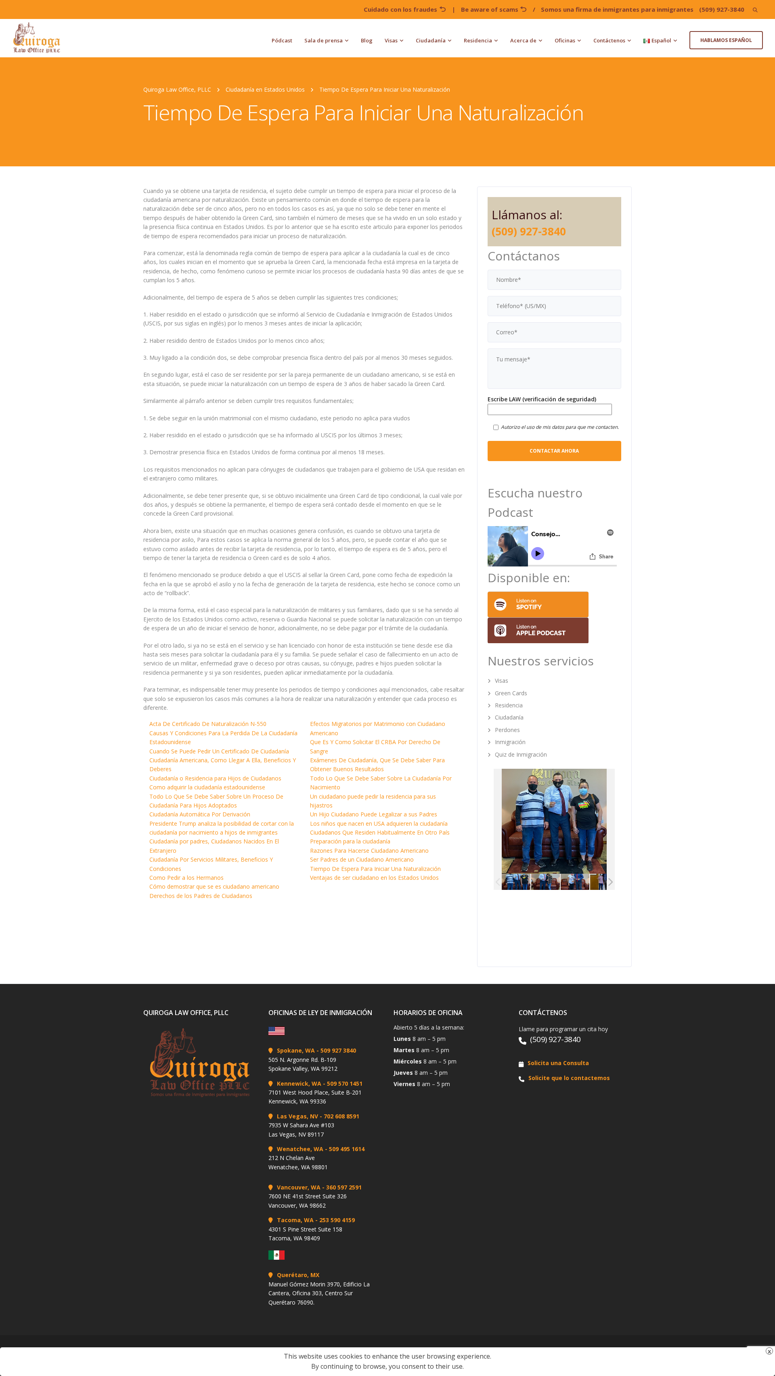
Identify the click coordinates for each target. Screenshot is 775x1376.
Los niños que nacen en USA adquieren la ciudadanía (379, 823)
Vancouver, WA (298, 1187)
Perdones (507, 730)
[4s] (604, 882)
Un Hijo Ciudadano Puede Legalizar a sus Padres (373, 814)
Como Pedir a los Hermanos (186, 877)
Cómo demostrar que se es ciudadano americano (214, 886)
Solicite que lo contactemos (569, 1078)
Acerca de (523, 40)
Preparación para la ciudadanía (350, 841)
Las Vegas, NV (297, 1116)
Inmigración (510, 742)
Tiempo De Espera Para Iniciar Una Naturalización (375, 869)
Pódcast (282, 40)
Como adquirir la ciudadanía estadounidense (207, 787)
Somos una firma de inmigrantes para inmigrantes (617, 9)
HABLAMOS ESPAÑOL (726, 40)
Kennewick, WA (299, 1083)
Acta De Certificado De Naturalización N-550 (207, 724)
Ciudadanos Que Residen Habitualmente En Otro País (380, 832)
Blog (367, 40)
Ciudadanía (431, 40)
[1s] (545, 882)
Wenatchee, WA (300, 1149)
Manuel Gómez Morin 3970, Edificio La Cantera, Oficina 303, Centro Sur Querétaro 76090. (319, 1293)
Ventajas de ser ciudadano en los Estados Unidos (374, 877)
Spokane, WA (296, 1050)
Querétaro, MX (298, 1275)
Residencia (478, 40)
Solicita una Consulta (558, 1063)
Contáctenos (609, 40)
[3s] (516, 882)
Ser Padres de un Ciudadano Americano (362, 859)
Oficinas (565, 40)
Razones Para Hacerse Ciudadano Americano (369, 850)
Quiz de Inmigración (521, 754)
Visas (391, 40)
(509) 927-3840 (721, 9)
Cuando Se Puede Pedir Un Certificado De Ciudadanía (219, 751)
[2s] (575, 882)
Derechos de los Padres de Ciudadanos (200, 896)
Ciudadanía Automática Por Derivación (199, 814)
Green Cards (511, 693)
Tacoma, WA (295, 1220)
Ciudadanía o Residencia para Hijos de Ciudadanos (215, 778)
